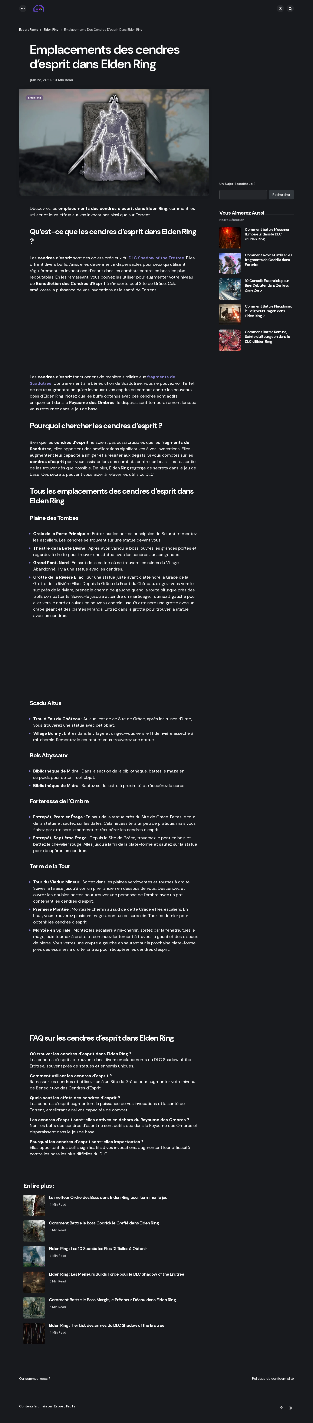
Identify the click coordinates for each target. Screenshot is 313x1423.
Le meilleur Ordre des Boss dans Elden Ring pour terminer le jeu (108, 1197)
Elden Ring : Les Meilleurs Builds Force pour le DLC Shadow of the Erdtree (116, 1274)
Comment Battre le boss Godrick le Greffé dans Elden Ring (104, 1223)
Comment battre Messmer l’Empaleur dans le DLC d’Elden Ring (267, 234)
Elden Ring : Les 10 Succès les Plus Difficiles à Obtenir (98, 1248)
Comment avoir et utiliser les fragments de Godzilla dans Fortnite (268, 260)
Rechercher (281, 194)
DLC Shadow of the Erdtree (156, 258)
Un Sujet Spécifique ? (237, 184)
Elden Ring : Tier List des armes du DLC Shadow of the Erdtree (106, 1325)
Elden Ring (51, 30)
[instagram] (290, 1408)
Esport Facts (28, 30)
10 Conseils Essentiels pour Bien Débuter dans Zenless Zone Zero (267, 285)
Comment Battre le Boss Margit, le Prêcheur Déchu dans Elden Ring (112, 1299)
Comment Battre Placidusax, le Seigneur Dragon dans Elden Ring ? (268, 311)
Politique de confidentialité (273, 1378)
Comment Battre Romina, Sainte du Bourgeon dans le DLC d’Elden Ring (267, 337)
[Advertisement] (114, 333)
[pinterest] (281, 1408)
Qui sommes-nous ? (34, 1378)
